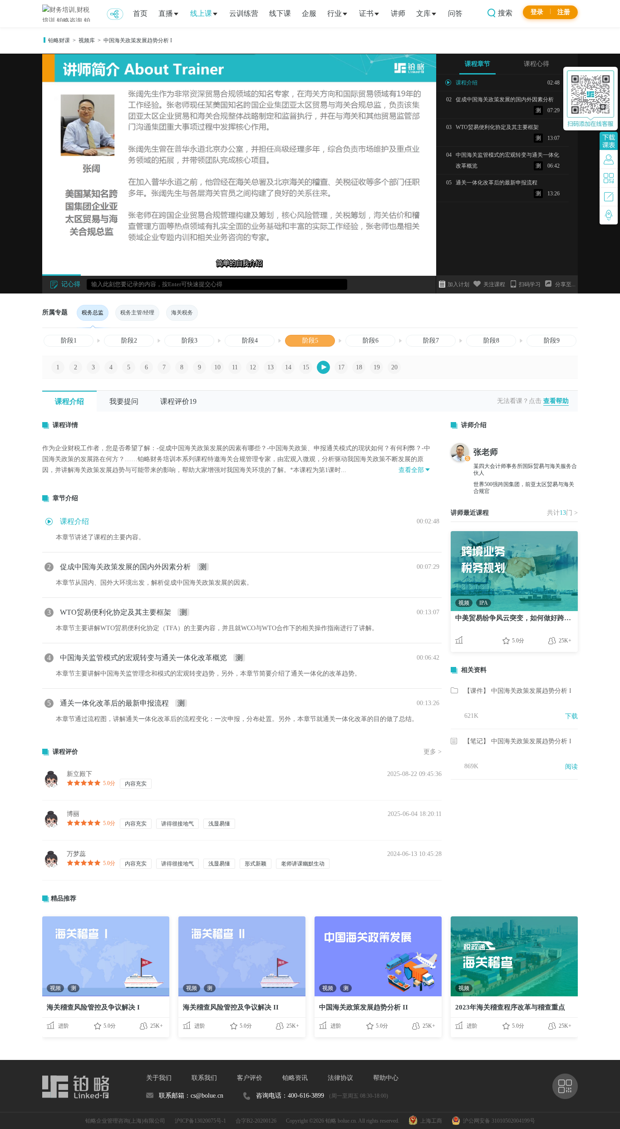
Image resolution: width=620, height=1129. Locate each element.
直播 (165, 13)
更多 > (432, 751)
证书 (366, 13)
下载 (571, 716)
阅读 (571, 766)
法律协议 (340, 1077)
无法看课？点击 (519, 401)
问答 (455, 13)
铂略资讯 (295, 1077)
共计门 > (562, 512)
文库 (423, 13)
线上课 (201, 13)
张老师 (485, 452)
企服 (309, 13)
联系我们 (204, 1077)
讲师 (398, 13)
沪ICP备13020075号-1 (200, 1121)
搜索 (504, 13)
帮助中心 (386, 1077)
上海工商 (430, 1121)
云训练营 (243, 13)
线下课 (280, 13)
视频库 (87, 40)
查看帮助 (556, 401)
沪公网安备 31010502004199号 (497, 1121)
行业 (334, 13)
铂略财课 (59, 40)
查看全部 (411, 470)
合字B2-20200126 (256, 1121)
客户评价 (249, 1077)
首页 (140, 13)
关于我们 (159, 1077)
